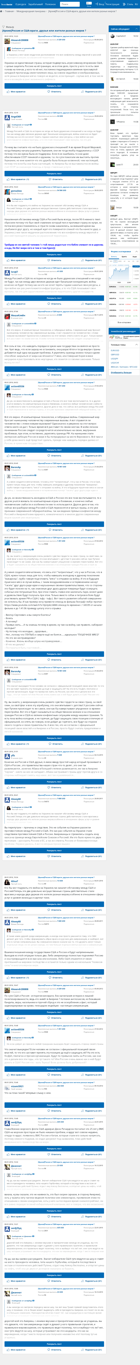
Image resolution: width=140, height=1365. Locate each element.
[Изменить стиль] (124, 4)
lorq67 (14, 271)
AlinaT (14, 881)
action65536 (17, 386)
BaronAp (16, 467)
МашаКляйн (18, 315)
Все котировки (124, 322)
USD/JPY (114, 358)
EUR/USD (115, 350)
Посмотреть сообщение (33, 48)
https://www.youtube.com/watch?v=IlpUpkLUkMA (31, 605)
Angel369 (16, 116)
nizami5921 (17, 1086)
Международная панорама (31, 11)
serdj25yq (16, 1122)
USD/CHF (115, 362)
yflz (13, 755)
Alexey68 (16, 799)
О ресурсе (20, 4)
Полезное (50, 4)
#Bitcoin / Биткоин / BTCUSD (124, 367)
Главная (9, 11)
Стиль (130, 4)
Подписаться (89, 43)
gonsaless (16, 190)
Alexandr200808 (19, 40)
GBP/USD (115, 354)
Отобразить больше (121, 372)
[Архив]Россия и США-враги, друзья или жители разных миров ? (82, 11)
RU (136, 4)
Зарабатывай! (35, 4)
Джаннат (16, 1165)
